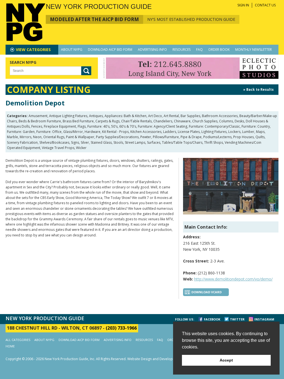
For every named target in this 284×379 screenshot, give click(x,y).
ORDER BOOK (219, 49)
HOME (10, 346)
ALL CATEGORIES (18, 340)
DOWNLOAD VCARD (206, 292)
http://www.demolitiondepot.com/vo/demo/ (233, 279)
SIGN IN (243, 5)
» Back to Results (258, 89)
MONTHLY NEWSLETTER (253, 49)
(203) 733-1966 (121, 328)
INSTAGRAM (264, 319)
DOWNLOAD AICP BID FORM (110, 49)
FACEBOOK (212, 319)
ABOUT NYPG (71, 49)
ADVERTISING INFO (152, 49)
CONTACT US (265, 5)
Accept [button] (226, 360)
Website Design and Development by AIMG (161, 359)
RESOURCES (182, 49)
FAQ (199, 49)
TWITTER (237, 319)
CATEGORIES (33, 49)
